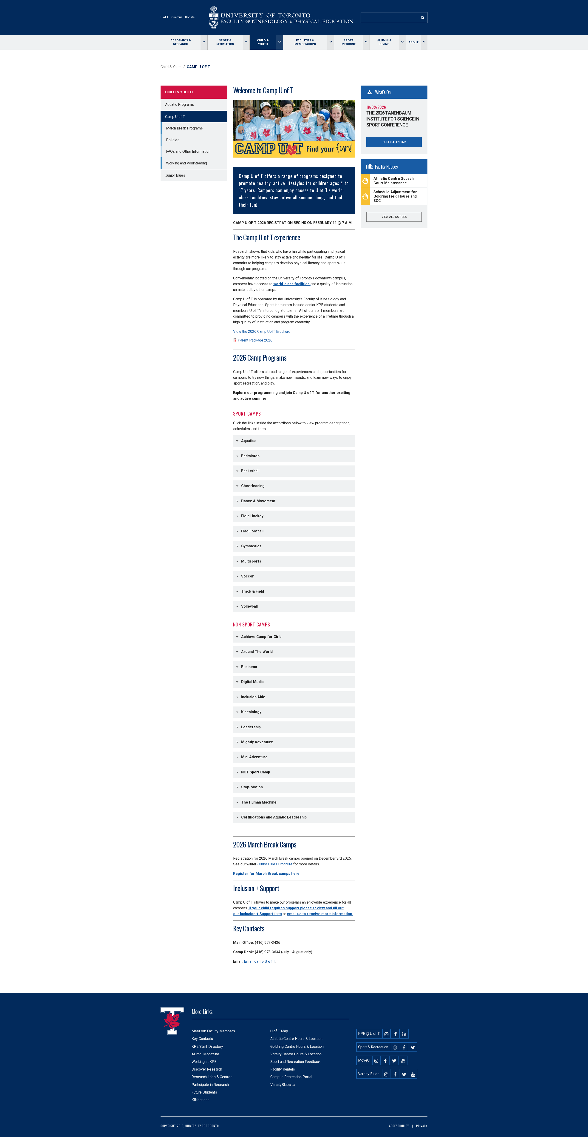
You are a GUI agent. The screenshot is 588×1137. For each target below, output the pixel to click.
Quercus (176, 17)
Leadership (251, 727)
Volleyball (249, 606)
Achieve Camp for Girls (261, 636)
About (413, 42)
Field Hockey (252, 516)
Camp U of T (175, 117)
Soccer (247, 576)
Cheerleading (253, 486)
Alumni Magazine (205, 1054)
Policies (172, 140)
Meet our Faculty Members (213, 1031)
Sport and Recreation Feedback (295, 1061)
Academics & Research (180, 42)
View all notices (394, 216)
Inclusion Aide (253, 697)
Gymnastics (251, 546)
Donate (190, 17)
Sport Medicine (349, 42)
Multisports (251, 561)
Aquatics (248, 441)
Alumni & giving (384, 42)
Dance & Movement (258, 501)
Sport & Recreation (225, 42)
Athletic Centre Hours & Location (296, 1039)
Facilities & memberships (305, 42)
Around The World (257, 651)
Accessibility (399, 1126)
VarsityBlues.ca (282, 1084)
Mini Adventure (254, 757)
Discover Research (207, 1069)
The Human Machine (259, 802)
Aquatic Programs (179, 104)
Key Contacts (202, 1039)
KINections (200, 1100)
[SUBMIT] (422, 17)
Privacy (421, 1126)
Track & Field (252, 591)
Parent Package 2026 (255, 340)
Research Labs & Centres (212, 1077)
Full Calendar (394, 142)
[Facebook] (395, 1033)
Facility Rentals (282, 1069)
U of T (164, 17)
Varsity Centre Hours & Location (296, 1054)
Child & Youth (263, 42)
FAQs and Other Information (188, 151)
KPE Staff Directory (207, 1046)
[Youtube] (403, 1060)
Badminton (250, 456)
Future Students (204, 1092)
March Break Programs (184, 128)
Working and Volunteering (186, 163)
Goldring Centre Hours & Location (297, 1046)
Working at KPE (204, 1061)
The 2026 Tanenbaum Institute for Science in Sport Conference (392, 119)
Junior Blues (175, 175)
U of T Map (279, 1031)
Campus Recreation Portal (291, 1077)
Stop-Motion (252, 787)
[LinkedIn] (404, 1033)
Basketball (250, 471)
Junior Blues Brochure (274, 864)
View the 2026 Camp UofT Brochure (261, 331)
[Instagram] (386, 1033)
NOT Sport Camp (255, 772)
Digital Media (252, 682)
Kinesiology (251, 712)
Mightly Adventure (257, 742)
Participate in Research (210, 1084)
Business (249, 666)
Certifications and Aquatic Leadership (274, 817)
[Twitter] (413, 1047)
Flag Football (252, 531)
